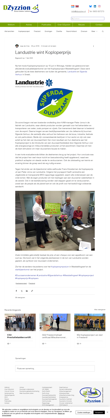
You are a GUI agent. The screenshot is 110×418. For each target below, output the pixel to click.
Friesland (37, 31)
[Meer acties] (93, 46)
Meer (93, 31)
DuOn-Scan (45, 393)
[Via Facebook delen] (16, 291)
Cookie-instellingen (83, 412)
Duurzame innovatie (65, 401)
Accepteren (99, 412)
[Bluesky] (90, 6)
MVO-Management (48, 405)
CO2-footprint (63, 405)
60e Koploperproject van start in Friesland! (90, 336)
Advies (22, 387)
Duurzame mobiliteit (65, 399)
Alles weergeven (99, 310)
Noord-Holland (71, 31)
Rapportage (46, 403)
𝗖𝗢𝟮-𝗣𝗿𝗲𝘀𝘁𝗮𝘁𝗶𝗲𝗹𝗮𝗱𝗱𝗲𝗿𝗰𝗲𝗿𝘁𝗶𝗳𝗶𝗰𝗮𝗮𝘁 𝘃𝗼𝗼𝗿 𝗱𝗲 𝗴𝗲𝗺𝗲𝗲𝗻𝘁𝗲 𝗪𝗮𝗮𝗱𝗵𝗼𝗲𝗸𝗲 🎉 (19, 336)
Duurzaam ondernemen (27, 389)
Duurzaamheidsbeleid (49, 397)
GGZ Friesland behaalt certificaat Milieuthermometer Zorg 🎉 (54, 336)
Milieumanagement (65, 391)
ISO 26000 (45, 389)
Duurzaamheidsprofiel (49, 395)
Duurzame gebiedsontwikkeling (29, 391)
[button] (103, 31)
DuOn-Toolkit (46, 391)
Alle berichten (9, 31)
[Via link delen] (32, 291)
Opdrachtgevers (10, 395)
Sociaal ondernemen (65, 389)
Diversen (84, 31)
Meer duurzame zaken (27, 393)
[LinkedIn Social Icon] (95, 6)
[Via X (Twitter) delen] (22, 291)
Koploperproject (24, 31)
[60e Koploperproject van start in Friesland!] (89, 322)
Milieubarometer (64, 393)
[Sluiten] (107, 412)
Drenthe (59, 31)
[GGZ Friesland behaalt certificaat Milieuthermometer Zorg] (55, 322)
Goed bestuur (63, 387)
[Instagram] (99, 6)
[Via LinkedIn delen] (27, 291)
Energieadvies (63, 397)
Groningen (48, 31)
